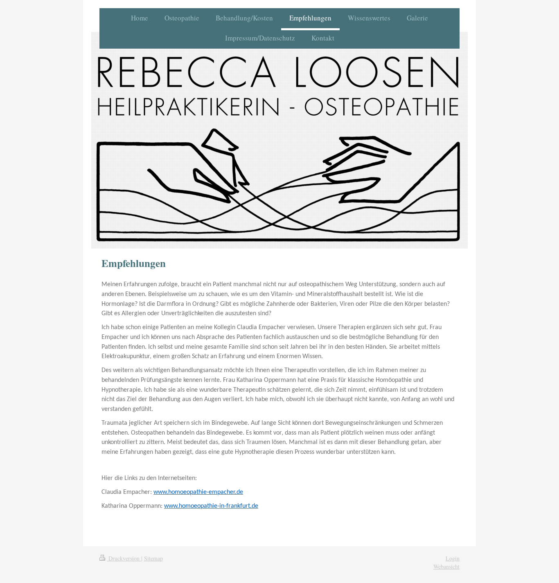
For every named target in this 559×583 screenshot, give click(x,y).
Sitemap (153, 558)
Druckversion (124, 558)
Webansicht (446, 566)
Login (453, 558)
